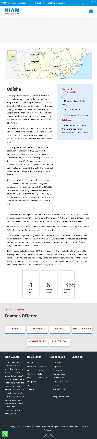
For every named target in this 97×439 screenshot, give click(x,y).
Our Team (31, 374)
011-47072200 (37, 3)
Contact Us (42, 377)
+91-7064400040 (72, 109)
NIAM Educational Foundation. (38, 426)
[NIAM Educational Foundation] (12, 11)
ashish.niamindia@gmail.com (76, 115)
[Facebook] (84, 3)
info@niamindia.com (56, 3)
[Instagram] (94, 3)
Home (30, 362)
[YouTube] (89, 3)
